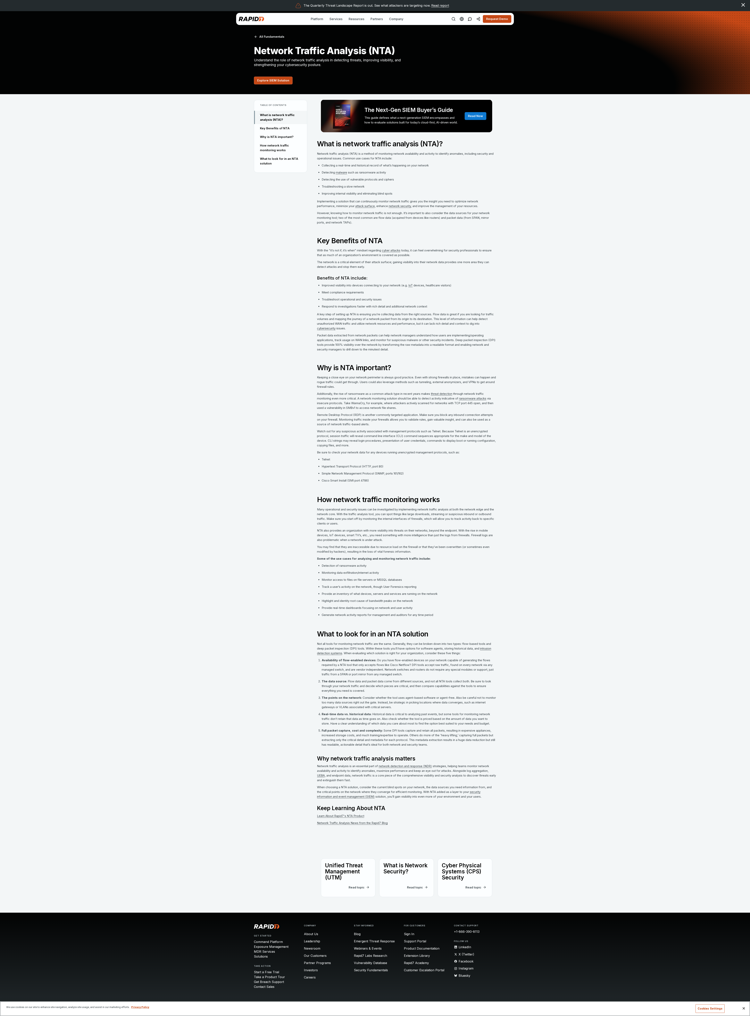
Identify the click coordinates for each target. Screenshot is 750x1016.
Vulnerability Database (370, 963)
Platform (317, 19)
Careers (310, 977)
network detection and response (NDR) (405, 766)
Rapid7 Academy (416, 963)
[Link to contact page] (469, 18)
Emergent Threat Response (374, 941)
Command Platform (268, 942)
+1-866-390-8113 (466, 932)
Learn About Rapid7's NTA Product (340, 816)
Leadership (312, 941)
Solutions (261, 956)
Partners (377, 19)
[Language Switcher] (461, 18)
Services (335, 19)
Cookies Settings (710, 1008)
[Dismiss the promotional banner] (743, 5)
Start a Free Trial (266, 972)
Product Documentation (421, 948)
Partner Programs (317, 963)
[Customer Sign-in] (478, 18)
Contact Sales (264, 987)
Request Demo (497, 19)
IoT (410, 285)
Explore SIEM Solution (273, 80)
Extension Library (417, 956)
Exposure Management (271, 947)
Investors (311, 970)
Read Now (475, 116)
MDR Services (264, 951)
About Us (311, 934)
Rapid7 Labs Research (370, 956)
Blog (357, 934)
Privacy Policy (140, 1007)
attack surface (365, 206)
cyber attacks (391, 250)
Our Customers (315, 956)
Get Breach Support (269, 982)
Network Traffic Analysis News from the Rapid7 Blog (352, 823)
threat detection (441, 394)
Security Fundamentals (371, 970)
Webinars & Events (368, 948)
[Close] (743, 1008)
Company (396, 19)
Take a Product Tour (269, 977)
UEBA (321, 775)
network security (400, 206)
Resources (356, 19)
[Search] (453, 18)
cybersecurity (326, 328)
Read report (440, 5)
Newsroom (312, 948)
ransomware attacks (472, 398)
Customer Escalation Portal (424, 970)
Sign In (409, 934)
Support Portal (415, 941)
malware (341, 172)
